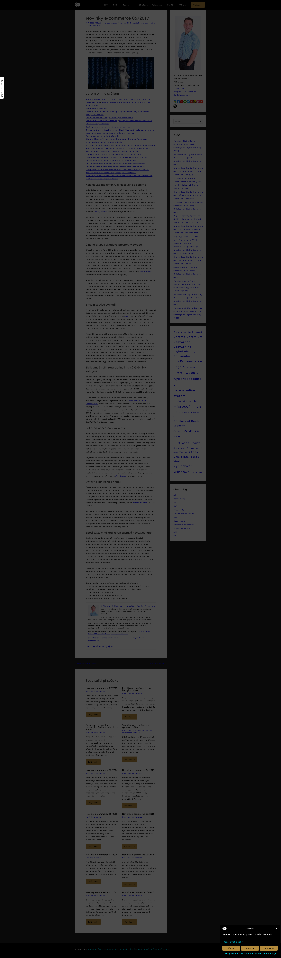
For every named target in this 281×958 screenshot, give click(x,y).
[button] (277, 928)
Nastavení (269, 948)
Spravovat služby (233, 942)
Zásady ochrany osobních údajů (259, 953)
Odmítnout (250, 948)
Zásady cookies (231, 953)
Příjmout (231, 948)
